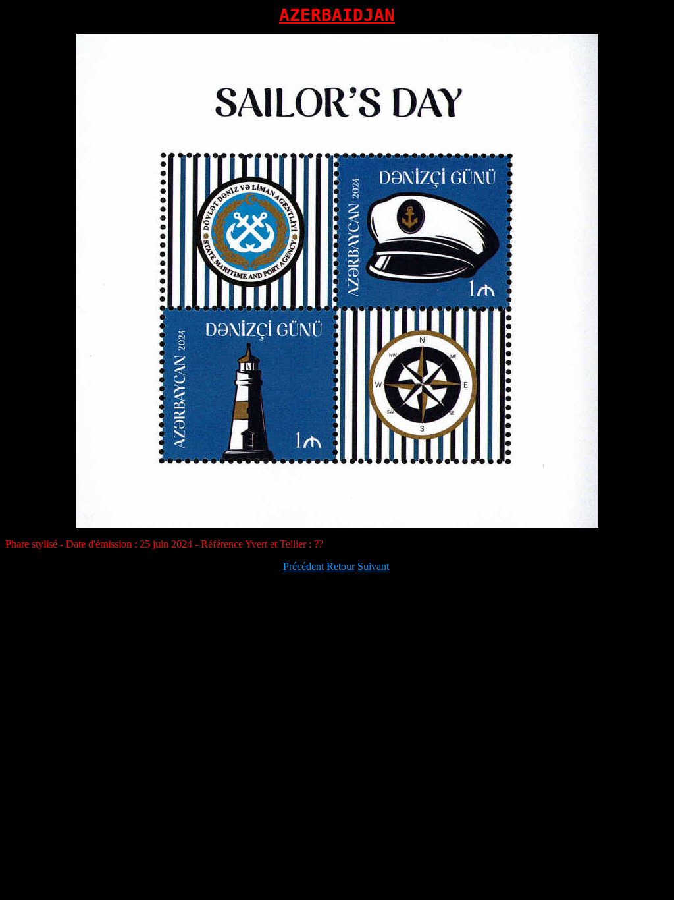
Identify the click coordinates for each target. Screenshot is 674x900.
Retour (340, 566)
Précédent (303, 566)
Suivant (373, 566)
